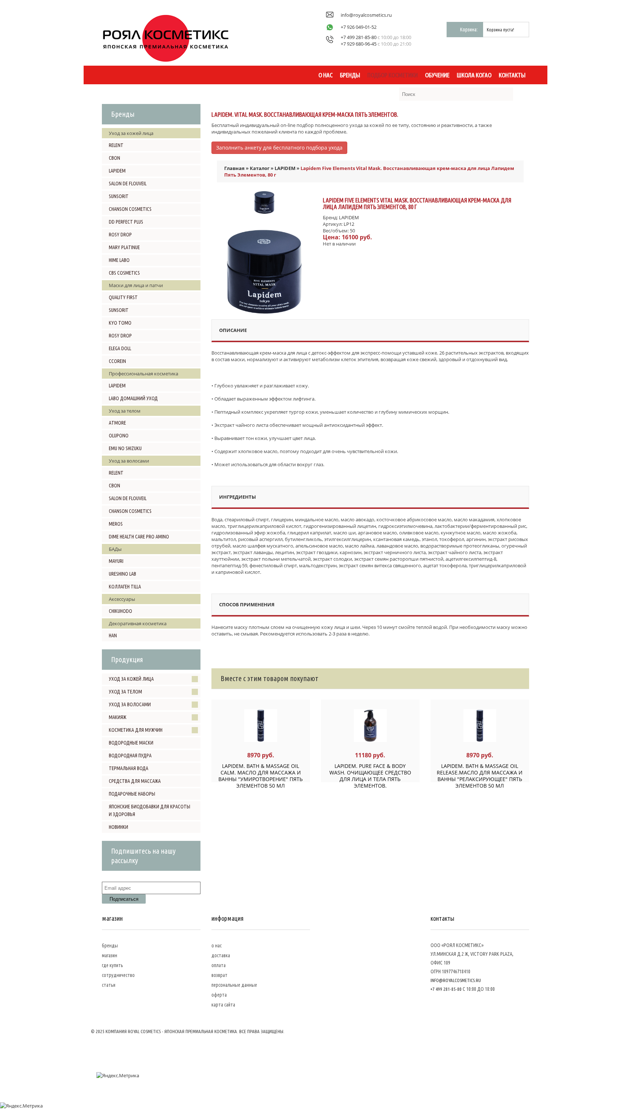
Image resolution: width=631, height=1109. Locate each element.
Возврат (219, 975)
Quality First (123, 297)
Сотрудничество (118, 975)
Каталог (259, 168)
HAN (113, 635)
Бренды (350, 75)
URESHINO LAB (122, 574)
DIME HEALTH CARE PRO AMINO (139, 537)
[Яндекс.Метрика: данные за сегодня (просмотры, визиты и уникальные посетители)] (117, 1075)
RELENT (116, 145)
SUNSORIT (119, 196)
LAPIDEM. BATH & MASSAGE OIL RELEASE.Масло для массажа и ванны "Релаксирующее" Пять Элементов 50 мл (480, 775)
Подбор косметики (392, 75)
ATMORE (117, 423)
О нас (325, 75)
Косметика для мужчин (135, 730)
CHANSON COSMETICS (130, 209)
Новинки (118, 827)
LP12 (349, 224)
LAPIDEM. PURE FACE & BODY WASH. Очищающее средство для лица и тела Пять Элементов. (370, 775)
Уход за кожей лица (131, 679)
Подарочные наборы (132, 794)
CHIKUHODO (120, 611)
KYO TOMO (120, 323)
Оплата (218, 965)
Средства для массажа (135, 781)
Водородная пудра (130, 755)
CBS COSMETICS (124, 273)
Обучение (437, 75)
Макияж (117, 717)
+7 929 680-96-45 (358, 43)
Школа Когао (474, 75)
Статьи (108, 985)
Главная (234, 168)
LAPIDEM (117, 171)
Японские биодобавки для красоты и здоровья (149, 810)
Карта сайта (223, 1005)
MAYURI (116, 561)
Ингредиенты (237, 497)
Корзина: (469, 29)
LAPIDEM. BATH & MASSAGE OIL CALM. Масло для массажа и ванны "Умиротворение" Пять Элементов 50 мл (260, 775)
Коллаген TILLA (125, 587)
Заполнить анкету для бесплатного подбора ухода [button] (279, 147)
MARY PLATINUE (124, 247)
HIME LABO (119, 260)
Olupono (119, 435)
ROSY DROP (120, 234)
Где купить (112, 965)
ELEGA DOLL (120, 348)
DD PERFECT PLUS (126, 222)
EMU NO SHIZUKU (125, 448)
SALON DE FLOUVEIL (127, 183)
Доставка (220, 955)
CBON (114, 158)
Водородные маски (131, 743)
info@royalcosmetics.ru (366, 15)
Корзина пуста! (500, 29)
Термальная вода (128, 768)
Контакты (512, 75)
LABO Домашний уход (133, 398)
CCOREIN (117, 361)
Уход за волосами (130, 704)
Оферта (219, 995)
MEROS (116, 524)
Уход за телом (125, 692)
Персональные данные (234, 985)
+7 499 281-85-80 (358, 37)
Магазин (109, 955)
